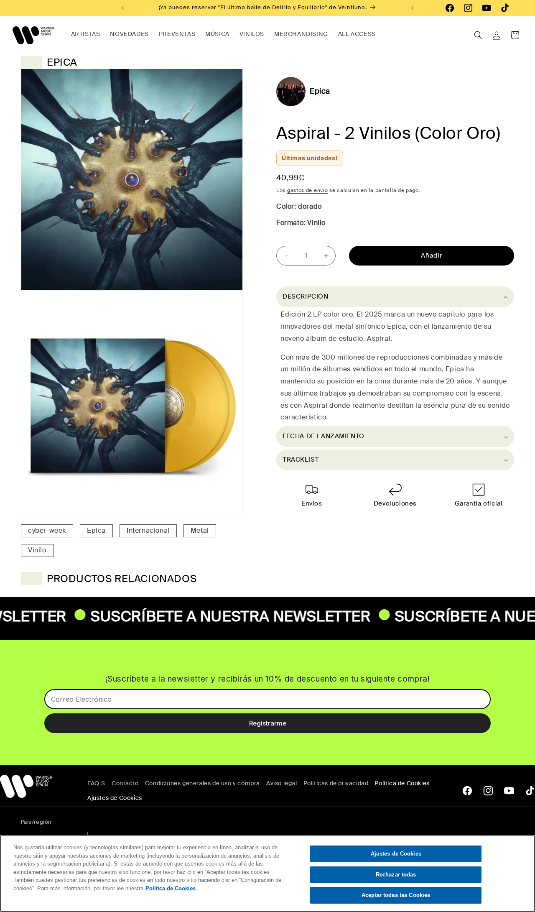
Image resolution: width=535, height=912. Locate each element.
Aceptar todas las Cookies (396, 895)
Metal (200, 530)
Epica (96, 530)
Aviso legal (281, 783)
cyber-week (47, 530)
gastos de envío (307, 190)
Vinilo (37, 550)
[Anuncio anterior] (122, 8)
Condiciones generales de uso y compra (202, 783)
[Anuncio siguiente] (412, 8)
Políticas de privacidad (336, 783)
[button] (478, 35)
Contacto (125, 783)
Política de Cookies (401, 783)
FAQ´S (96, 783)
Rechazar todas (396, 874)
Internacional (148, 530)
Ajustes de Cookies (396, 854)
